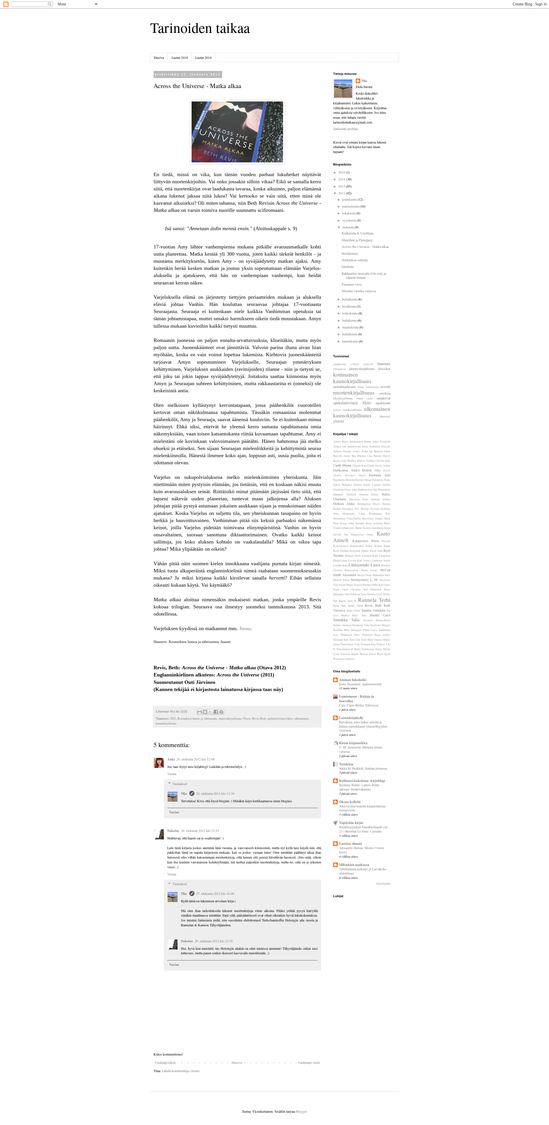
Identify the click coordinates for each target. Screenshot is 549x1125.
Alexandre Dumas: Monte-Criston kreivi (361, 850)
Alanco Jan (339, 446)
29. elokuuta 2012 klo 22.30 (214, 941)
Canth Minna (342, 465)
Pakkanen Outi (341, 594)
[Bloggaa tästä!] (205, 712)
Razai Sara (339, 606)
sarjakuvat (383, 398)
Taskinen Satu (341, 640)
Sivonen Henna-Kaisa (376, 620)
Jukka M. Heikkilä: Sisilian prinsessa (363, 768)
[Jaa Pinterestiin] (221, 712)
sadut (370, 398)
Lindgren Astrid (381, 560)
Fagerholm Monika (344, 480)
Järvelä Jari (340, 534)
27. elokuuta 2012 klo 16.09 (215, 893)
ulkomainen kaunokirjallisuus (361, 412)
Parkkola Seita (358, 594)
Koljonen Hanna (359, 551)
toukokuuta (350, 313)
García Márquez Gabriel (347, 485)
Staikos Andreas (342, 625)
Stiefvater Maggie (380, 625)
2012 (173, 718)
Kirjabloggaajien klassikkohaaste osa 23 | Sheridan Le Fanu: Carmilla (363, 829)
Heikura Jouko (344, 503)
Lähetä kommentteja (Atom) (181, 1070)
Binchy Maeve (382, 456)
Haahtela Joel (365, 489)
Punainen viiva (352, 284)
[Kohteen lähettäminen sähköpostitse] (199, 712)
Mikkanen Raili (381, 575)
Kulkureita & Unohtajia (357, 233)
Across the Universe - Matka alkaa (365, 246)
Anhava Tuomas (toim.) (346, 451)
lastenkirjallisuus (344, 386)
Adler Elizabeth (381, 441)
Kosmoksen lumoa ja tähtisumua (197, 718)
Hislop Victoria (370, 509)
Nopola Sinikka (362, 585)
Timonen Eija (368, 644)
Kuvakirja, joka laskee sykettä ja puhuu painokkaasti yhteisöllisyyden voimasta (363, 726)
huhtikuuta (349, 320)
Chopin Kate (359, 465)
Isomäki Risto (363, 523)
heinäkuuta (350, 299)
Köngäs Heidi (353, 555)
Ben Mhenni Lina (362, 456)
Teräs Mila (367, 640)
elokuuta (348, 227)
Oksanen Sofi (359, 589)
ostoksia (384, 393)
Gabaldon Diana (381, 480)
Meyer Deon (364, 575)
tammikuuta (350, 341)
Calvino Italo (382, 461)
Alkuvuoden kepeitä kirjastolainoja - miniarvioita (363, 808)
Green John (350, 489)
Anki (171, 759)
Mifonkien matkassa (354, 864)
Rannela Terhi (374, 599)
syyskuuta (349, 220)
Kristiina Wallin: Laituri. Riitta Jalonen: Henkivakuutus (359, 787)
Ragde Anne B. (348, 601)
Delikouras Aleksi (346, 470)
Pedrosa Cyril (374, 594)
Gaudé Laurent (372, 485)
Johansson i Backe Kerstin (356, 528)
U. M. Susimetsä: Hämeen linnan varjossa (360, 749)
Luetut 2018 (203, 57)
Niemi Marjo (346, 585)
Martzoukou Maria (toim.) (361, 570)
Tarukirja (346, 764)
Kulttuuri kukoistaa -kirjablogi (362, 780)
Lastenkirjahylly (351, 717)
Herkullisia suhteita (355, 260)
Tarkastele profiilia (345, 128)
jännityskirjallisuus (362, 368)
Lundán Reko (340, 565)
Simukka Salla (346, 619)
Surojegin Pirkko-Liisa (364, 630)
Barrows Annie (341, 456)
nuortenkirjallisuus (230, 718)
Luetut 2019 (180, 57)
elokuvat (368, 364)
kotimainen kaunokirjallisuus (352, 378)
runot (360, 398)
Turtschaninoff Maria (349, 649)
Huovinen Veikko (372, 518)
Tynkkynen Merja (371, 649)
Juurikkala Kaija (381, 528)
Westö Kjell (383, 654)
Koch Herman (341, 551)
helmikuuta (350, 334)
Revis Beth (259, 718)
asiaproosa (339, 364)
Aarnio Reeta (340, 441)
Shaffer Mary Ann (353, 615)
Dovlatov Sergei (355, 475)
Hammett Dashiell (344, 494)
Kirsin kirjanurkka (353, 742)
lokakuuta (349, 213)
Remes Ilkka (355, 606)
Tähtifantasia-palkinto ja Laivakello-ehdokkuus (363, 871)
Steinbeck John (360, 625)
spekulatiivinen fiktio (280, 718)
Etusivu (159, 57)
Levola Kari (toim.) (359, 560)
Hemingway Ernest (368, 504)
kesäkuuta (349, 306)
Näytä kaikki (383, 883)
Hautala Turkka (381, 499)
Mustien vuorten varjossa (359, 290)
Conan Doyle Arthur (378, 465)
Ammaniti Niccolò (379, 446)
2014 (342, 179)
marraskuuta (351, 206)
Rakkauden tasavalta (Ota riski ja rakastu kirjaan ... (364, 275)
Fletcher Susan (363, 480)
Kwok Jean (376, 551)
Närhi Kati (377, 585)
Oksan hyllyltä (350, 801)
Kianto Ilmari (382, 546)
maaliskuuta (350, 327)
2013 (342, 186)
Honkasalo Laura (354, 513)
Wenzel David (368, 654)
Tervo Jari (354, 640)
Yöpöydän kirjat (351, 822)
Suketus (173, 830)
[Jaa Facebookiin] (216, 712)
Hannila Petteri (369, 494)
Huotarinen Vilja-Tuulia (347, 518)
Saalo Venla (353, 610)
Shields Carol (379, 615)
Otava (246, 718)
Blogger (301, 1111)
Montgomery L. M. (364, 579)
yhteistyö (384, 416)
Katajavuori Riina (365, 540)
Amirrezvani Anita (357, 446)
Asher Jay (367, 451)
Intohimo (348, 266)
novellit (385, 386)
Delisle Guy (371, 470)
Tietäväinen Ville (350, 644)
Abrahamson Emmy (360, 441)
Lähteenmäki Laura (364, 565)
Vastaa (171, 773)
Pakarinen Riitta (380, 589)
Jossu (244, 628)
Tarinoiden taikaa (200, 27)
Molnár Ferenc (341, 580)
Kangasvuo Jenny (362, 534)
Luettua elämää (350, 843)
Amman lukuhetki (352, 679)
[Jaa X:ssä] (210, 712)
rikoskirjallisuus (343, 398)
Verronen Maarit (349, 654)
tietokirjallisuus (352, 410)
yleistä (338, 421)
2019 (342, 172)
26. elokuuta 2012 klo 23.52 (200, 830)
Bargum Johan (382, 451)
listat (361, 387)
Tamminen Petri (350, 635)
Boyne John (340, 461)
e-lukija (355, 364)
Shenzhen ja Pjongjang (357, 240)
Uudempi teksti (165, 1062)
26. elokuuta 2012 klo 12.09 (195, 759)
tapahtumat (383, 403)
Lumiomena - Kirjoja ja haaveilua (356, 698)
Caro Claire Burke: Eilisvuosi (358, 705)
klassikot (384, 368)
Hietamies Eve (350, 509)
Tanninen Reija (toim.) (376, 635)
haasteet (383, 363)
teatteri (337, 410)
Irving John (347, 523)
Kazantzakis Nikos (361, 546)
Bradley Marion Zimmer (361, 461)
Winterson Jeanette (343, 659)
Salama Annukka (373, 610)
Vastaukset (179, 783)
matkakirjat (372, 387)
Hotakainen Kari (379, 513)
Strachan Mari (341, 630)
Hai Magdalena (381, 489)
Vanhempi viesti (309, 1062)
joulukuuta (349, 199)
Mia (184, 793)
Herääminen (350, 253)
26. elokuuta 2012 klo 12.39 (215, 793)
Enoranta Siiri (379, 475)
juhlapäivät (339, 369)
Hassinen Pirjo (358, 499)
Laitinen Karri (370, 555)
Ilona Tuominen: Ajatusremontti (360, 684)
